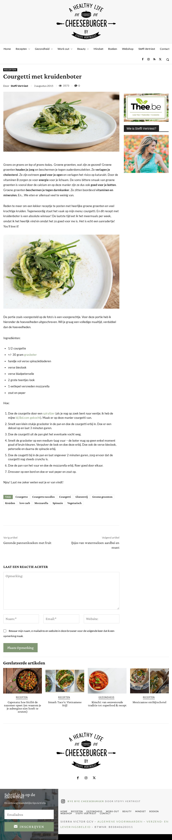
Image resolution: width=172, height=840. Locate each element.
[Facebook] (142, 59)
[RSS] (154, 59)
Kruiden (10, 503)
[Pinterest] (144, 85)
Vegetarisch (74, 503)
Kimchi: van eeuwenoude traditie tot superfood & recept (107, 703)
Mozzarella (41, 503)
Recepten (10, 69)
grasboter (30, 354)
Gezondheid (106, 697)
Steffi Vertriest (19, 86)
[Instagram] (148, 59)
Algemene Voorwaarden (120, 821)
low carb (24, 503)
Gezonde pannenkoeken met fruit (27, 543)
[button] (167, 59)
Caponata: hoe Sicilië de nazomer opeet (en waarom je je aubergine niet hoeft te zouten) (22, 706)
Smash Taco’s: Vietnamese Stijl (65, 703)
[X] (160, 59)
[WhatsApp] (154, 85)
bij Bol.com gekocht (28, 417)
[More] (84, 515)
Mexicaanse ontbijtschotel (149, 702)
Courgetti (65, 496)
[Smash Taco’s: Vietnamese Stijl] (64, 681)
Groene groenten (102, 496)
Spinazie (58, 503)
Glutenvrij (81, 496)
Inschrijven (32, 827)
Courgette (21, 496)
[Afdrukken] (165, 85)
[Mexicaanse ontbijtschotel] (149, 681)
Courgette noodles (43, 496)
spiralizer (49, 413)
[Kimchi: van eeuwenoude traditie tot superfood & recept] (107, 681)
